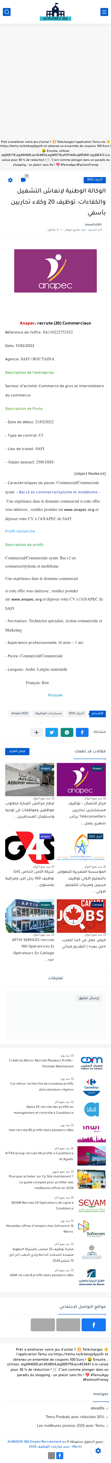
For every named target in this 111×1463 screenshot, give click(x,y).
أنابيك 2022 (94, 180)
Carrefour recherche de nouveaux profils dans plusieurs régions (42, 1087)
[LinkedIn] (68, 1324)
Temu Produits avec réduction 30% (75, 1417)
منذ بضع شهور (61, 1171)
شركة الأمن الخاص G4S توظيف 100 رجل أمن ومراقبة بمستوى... (29, 878)
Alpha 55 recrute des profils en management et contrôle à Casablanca (44, 1110)
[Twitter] (43, 1324)
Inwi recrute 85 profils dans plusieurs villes (41, 1130)
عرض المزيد (17, 751)
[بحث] (7, 12)
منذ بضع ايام (62, 1102)
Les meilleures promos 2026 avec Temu (70, 1425)
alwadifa (97, 1408)
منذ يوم (65, 1055)
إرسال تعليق (89, 998)
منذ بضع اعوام (93, 798)
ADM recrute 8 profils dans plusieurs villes (42, 1275)
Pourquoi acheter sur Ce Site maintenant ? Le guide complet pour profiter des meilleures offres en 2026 (41, 1182)
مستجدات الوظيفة (48, 714)
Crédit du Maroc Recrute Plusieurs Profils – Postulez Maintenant (41, 1063)
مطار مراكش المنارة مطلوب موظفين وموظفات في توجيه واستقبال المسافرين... (29, 810)
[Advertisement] (55, 84)
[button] (82, 732)
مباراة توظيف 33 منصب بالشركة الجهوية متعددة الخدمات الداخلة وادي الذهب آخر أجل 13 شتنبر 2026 (41, 1255)
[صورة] (91, 1063)
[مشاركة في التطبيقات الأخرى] (36, 732)
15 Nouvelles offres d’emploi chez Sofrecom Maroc (40, 1229)
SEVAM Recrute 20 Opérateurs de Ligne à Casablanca (42, 1206)
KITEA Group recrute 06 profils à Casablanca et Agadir (39, 1156)
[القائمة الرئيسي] (104, 12)
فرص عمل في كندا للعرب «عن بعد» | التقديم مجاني (84, 943)
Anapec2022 (19, 714)
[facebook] (94, 1324)
